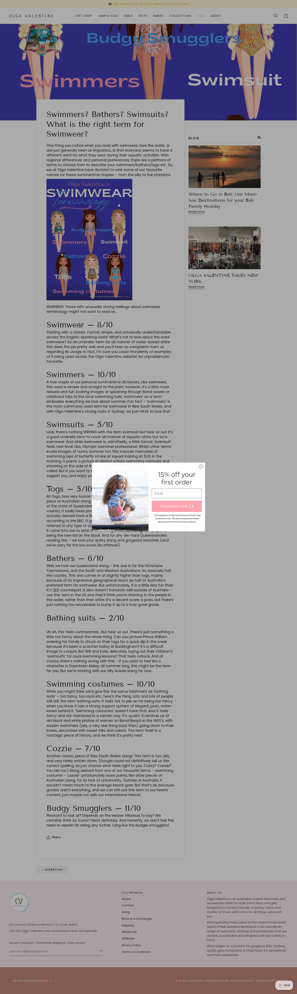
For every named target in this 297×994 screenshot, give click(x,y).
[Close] (201, 466)
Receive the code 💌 (176, 506)
